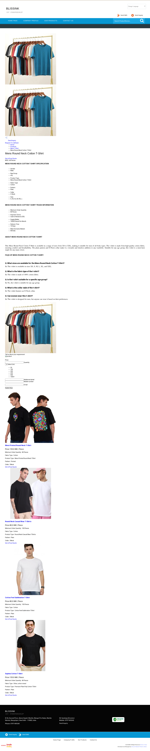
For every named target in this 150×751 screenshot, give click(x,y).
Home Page (12, 20)
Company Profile (30, 20)
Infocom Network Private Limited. (139, 746)
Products (13, 146)
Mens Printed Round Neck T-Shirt (18, 445)
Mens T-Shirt (14, 148)
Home (12, 145)
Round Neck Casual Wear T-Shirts (18, 521)
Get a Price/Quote (11, 158)
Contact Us (68, 20)
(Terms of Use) (143, 744)
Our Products (50, 20)
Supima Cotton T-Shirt (14, 674)
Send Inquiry (12, 140)
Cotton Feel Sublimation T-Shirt (17, 598)
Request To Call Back (12, 143)
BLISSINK (14, 10)
